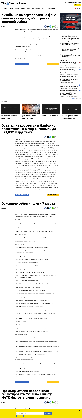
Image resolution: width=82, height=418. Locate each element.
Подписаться (41, 216)
